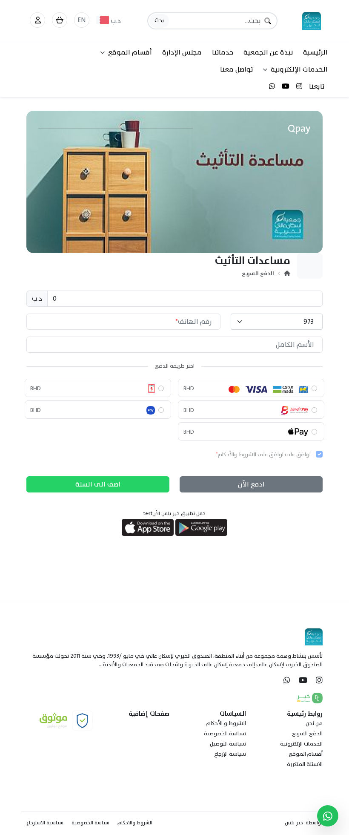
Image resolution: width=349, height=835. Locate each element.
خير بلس (294, 822)
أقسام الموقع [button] (130, 52)
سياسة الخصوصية (225, 733)
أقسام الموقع (306, 754)
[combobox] (277, 322)
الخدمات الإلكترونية (301, 744)
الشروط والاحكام (134, 822)
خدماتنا (222, 52)
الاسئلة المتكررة (305, 764)
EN (81, 20)
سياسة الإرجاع (230, 754)
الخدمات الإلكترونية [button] (299, 69)
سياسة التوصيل (228, 744)
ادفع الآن (251, 484)
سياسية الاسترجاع (44, 822)
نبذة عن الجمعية (268, 52)
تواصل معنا (236, 69)
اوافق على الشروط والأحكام (250, 454)
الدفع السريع (258, 273)
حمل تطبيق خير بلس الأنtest (174, 513)
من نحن (314, 723)
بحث (159, 20)
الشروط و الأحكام (226, 723)
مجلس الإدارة (182, 52)
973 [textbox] (308, 322)
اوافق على (263, 455)
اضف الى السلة (97, 484)
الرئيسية (315, 52)
